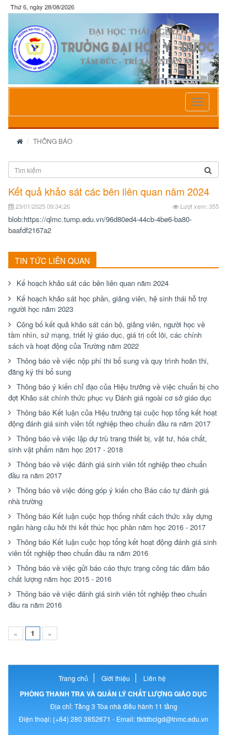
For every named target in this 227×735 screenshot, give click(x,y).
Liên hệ (154, 678)
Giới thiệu (115, 678)
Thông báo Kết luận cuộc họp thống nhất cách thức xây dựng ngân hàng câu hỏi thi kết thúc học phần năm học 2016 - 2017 (110, 521)
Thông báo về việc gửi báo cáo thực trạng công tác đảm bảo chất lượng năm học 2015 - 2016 (108, 573)
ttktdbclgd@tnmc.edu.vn (172, 718)
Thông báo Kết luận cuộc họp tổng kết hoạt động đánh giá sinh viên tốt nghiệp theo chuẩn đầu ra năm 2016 (112, 547)
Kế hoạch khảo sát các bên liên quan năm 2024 (93, 283)
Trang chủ (73, 678)
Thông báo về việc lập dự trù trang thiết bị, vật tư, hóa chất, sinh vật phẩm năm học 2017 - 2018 (107, 444)
